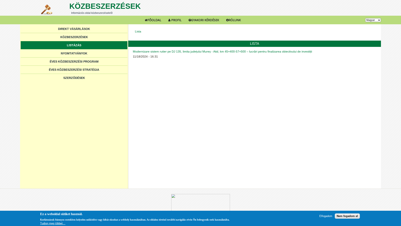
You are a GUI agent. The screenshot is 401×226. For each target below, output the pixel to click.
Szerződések (74, 78)
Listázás (74, 45)
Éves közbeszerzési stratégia (74, 69)
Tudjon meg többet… (52, 223)
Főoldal (154, 20)
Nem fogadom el (347, 216)
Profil (175, 20)
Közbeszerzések (105, 6)
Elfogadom (325, 216)
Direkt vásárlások (74, 29)
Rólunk (235, 20)
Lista (138, 31)
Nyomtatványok (74, 53)
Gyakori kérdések (205, 20)
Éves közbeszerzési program (74, 61)
